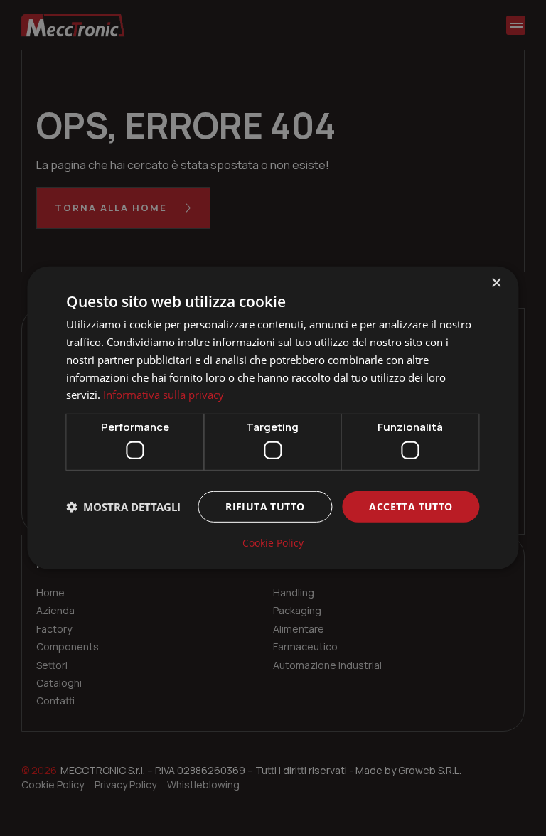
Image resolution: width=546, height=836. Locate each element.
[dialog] (272, 418)
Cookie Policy (273, 543)
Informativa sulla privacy (163, 394)
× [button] (496, 283)
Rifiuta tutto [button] (264, 506)
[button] (123, 507)
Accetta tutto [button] (410, 506)
